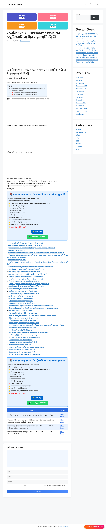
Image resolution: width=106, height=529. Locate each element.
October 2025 (80, 91)
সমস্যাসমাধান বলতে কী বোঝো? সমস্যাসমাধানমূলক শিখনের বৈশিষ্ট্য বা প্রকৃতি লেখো (32, 248)
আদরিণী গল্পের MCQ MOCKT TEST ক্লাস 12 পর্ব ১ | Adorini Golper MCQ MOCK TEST (87, 36)
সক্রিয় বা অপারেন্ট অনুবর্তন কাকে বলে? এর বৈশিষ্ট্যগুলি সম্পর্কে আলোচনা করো (31, 306)
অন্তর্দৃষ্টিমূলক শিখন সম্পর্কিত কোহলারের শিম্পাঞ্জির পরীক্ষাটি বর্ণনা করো (29, 333)
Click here (62, 415)
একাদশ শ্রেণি (88, 4)
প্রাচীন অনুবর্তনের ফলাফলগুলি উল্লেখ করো (21, 298)
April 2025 (79, 97)
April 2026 (79, 80)
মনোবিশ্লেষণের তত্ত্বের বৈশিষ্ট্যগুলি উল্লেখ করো (22, 350)
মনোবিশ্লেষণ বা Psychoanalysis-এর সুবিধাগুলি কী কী (25, 354)
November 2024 (81, 111)
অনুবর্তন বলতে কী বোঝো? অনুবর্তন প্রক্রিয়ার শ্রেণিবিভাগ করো (26, 286)
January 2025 (80, 106)
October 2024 (80, 114)
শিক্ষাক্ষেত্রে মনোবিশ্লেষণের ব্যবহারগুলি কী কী (22, 352)
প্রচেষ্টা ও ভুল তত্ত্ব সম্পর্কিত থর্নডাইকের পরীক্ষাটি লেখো (24, 272)
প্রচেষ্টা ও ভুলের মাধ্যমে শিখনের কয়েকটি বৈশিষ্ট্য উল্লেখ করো (26, 276)
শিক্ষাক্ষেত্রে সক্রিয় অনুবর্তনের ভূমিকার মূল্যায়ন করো (23, 318)
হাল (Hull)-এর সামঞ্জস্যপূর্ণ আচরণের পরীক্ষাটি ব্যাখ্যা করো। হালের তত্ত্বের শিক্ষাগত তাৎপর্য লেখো (36, 325)
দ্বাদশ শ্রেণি (53, 25)
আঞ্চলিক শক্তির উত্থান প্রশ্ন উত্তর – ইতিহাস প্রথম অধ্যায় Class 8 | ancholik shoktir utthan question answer (87, 55)
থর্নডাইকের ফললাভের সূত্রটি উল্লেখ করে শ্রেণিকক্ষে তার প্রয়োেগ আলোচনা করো (30, 267)
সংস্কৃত (78, 149)
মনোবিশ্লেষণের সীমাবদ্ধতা (17, 91)
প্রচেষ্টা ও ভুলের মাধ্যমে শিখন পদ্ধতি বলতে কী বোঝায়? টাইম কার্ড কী (28, 274)
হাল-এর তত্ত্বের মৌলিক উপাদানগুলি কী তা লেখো (22, 328)
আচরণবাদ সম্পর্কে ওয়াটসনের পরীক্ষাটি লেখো (22, 303)
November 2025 (81, 89)
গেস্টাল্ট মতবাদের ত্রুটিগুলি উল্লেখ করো (20, 345)
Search (78, 14)
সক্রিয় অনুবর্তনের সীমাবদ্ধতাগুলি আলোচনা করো (22, 320)
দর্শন (77, 138)
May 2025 (79, 94)
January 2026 (80, 83)
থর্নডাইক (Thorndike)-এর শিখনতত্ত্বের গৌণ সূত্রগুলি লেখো (26, 269)
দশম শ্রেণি (53, 17)
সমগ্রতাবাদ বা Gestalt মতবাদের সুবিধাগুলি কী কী (23, 342)
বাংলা (77, 141)
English (78, 130)
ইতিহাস (78, 135)
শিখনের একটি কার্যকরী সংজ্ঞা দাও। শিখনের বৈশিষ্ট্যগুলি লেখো (25, 243)
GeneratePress (63, 526)
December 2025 (81, 86)
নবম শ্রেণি (22, 17)
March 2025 (80, 100)
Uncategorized (81, 132)
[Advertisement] (37, 56)
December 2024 (81, 108)
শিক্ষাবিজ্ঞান (79, 146)
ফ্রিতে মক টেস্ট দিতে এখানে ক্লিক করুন (94, 527)
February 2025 (81, 103)
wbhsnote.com (14, 4)
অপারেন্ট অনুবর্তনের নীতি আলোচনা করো (20, 311)
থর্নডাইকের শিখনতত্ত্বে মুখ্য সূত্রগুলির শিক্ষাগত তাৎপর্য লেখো (26, 279)
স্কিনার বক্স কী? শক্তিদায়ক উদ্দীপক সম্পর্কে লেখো (23, 313)
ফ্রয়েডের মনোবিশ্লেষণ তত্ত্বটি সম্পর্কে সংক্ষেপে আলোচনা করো (26, 347)
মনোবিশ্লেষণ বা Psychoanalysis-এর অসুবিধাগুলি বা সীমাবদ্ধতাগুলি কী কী (27, 89)
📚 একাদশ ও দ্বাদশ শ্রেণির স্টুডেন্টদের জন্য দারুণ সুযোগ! (24, 93)
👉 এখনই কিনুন (37, 231)
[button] (97, 4)
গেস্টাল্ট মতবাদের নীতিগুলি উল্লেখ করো (20, 340)
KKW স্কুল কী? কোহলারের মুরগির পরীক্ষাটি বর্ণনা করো (24, 337)
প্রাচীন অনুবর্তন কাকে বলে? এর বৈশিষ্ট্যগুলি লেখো (23, 291)
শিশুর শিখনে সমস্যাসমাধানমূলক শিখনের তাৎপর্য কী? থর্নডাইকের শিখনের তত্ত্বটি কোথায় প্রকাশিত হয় (36, 253)
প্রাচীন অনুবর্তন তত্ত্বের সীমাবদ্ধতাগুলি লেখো (21, 301)
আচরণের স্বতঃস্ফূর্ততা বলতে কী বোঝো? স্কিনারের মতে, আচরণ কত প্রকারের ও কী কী (32, 315)
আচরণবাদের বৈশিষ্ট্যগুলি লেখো (17, 260)
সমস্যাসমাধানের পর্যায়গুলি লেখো (17, 250)
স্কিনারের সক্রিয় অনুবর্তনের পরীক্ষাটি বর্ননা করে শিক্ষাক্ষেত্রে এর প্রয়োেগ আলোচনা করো (33, 308)
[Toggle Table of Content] (43, 86)
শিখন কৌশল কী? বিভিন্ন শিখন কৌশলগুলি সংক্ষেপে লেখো (25, 245)
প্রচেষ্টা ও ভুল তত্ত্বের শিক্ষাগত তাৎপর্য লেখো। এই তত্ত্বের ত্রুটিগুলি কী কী (29, 284)
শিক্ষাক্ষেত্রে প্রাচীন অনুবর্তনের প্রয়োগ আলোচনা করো (24, 294)
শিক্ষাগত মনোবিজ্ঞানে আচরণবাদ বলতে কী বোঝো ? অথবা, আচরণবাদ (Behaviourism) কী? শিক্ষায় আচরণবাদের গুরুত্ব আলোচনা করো (37, 256)
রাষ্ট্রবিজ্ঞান (78, 144)
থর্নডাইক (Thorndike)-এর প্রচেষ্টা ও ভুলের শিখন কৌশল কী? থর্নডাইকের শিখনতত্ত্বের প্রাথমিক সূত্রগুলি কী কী (37, 263)
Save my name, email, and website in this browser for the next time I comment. (54, 486)
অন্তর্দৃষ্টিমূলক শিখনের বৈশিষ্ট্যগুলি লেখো (20, 330)
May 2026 (79, 77)
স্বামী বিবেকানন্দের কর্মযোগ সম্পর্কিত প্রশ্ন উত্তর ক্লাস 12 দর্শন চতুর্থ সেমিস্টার (87, 61)
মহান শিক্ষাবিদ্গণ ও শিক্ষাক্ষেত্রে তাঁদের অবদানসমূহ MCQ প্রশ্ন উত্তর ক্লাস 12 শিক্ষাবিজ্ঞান (86, 43)
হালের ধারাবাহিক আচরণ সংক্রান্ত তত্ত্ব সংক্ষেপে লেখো (24, 323)
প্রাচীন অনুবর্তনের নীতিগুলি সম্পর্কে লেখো (21, 296)
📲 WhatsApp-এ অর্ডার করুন (37, 237)
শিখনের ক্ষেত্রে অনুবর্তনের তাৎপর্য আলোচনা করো (23, 289)
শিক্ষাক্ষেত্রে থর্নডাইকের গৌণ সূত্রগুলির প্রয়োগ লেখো (24, 281)
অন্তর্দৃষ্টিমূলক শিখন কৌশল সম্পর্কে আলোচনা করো (23, 335)
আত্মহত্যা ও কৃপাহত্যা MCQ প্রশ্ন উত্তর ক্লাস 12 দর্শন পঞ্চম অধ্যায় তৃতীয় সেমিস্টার (87, 49)
